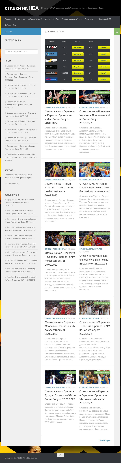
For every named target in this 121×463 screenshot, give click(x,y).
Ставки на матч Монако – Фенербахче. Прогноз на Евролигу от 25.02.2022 (94, 259)
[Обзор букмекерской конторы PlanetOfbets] (51, 67)
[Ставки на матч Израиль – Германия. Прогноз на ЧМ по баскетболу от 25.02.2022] (94, 377)
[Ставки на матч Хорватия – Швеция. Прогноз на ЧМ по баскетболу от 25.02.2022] (94, 307)
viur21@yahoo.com (12, 183)
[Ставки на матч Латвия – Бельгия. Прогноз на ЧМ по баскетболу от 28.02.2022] (60, 169)
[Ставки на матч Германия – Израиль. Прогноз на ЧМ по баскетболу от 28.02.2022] (60, 97)
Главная (8, 19)
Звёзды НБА (10, 25)
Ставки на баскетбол (71, 19)
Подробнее (78, 47)
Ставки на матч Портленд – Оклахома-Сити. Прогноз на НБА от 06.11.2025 (19, 77)
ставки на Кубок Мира (55, 108)
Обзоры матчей (35, 19)
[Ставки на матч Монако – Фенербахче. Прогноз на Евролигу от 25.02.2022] (94, 238)
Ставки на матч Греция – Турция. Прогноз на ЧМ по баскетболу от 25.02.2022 (60, 395)
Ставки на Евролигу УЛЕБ (90, 249)
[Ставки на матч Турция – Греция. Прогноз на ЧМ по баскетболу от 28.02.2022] (94, 169)
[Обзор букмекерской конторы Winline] (51, 73)
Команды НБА (105, 19)
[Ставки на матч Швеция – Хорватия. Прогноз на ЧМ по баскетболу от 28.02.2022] (94, 97)
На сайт (104, 47)
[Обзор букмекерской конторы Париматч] (51, 60)
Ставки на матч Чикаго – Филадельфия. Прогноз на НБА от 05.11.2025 (18, 105)
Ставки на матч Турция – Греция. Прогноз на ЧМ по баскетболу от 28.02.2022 (94, 187)
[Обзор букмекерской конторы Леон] (51, 47)
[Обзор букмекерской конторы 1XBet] (51, 54)
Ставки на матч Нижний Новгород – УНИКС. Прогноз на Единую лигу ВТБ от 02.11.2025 (21, 157)
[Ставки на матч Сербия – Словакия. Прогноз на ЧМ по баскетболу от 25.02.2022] (60, 307)
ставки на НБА (22, 8)
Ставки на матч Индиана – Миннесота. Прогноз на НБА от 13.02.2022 (20, 203)
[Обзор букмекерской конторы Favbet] (51, 79)
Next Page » (105, 440)
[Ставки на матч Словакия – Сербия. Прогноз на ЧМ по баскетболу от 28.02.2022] (60, 238)
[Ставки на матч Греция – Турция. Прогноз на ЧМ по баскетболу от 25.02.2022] (60, 377)
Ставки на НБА (52, 19)
